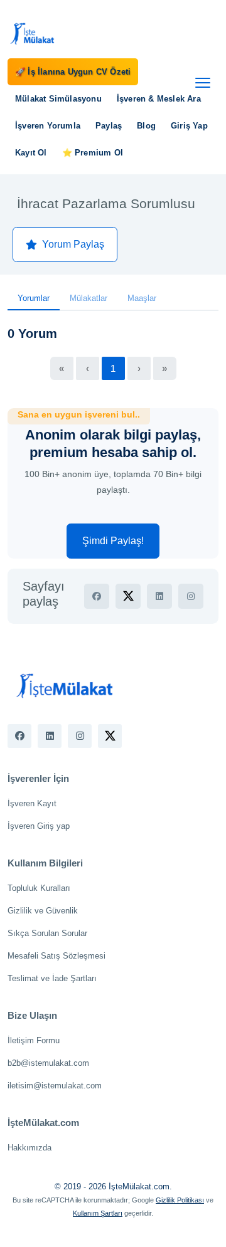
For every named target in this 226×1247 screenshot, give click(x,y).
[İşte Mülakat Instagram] (80, 736)
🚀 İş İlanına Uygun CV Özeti (73, 71)
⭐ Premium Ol (92, 152)
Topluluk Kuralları (39, 888)
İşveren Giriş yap (39, 826)
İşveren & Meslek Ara (159, 98)
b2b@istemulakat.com (48, 1063)
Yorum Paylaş (73, 244)
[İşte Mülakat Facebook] (19, 736)
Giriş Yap (189, 125)
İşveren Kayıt (32, 803)
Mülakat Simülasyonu (58, 98)
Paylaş (108, 125)
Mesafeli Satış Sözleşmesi (56, 955)
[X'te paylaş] (128, 596)
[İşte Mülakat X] (110, 736)
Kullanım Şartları (97, 1213)
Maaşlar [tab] (141, 298)
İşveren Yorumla (47, 125)
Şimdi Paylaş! (113, 540)
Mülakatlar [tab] (88, 298)
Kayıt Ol (31, 152)
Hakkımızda (29, 1147)
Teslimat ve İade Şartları (52, 978)
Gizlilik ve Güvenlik (43, 910)
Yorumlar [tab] (34, 298)
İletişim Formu (34, 1040)
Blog (146, 125)
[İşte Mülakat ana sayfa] (33, 33)
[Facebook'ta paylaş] (96, 596)
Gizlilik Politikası (180, 1200)
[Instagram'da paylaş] (190, 596)
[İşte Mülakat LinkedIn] (50, 736)
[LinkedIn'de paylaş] (159, 596)
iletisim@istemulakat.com (55, 1085)
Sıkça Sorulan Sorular (47, 933)
